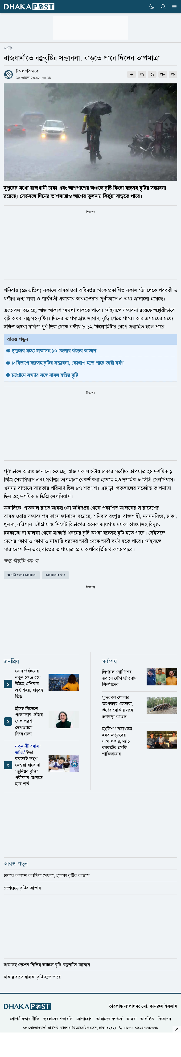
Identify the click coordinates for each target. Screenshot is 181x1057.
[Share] (131, 74)
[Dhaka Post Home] (27, 1006)
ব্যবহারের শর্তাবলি (58, 1018)
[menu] (173, 6)
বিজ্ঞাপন (164, 1018)
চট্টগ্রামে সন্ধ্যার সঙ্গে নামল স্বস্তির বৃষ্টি (45, 375)
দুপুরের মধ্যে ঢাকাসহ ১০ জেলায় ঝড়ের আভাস (54, 351)
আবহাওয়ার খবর (55, 575)
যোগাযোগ (84, 1018)
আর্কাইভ (147, 1018)
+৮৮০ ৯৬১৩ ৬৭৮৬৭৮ (141, 1027)
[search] (163, 6)
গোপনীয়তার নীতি (24, 1018)
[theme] (152, 6)
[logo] (29, 6)
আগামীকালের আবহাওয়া (22, 575)
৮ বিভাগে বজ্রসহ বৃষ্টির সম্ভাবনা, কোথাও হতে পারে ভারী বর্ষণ (67, 363)
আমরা (132, 1018)
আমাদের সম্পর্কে (109, 1018)
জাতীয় (8, 48)
